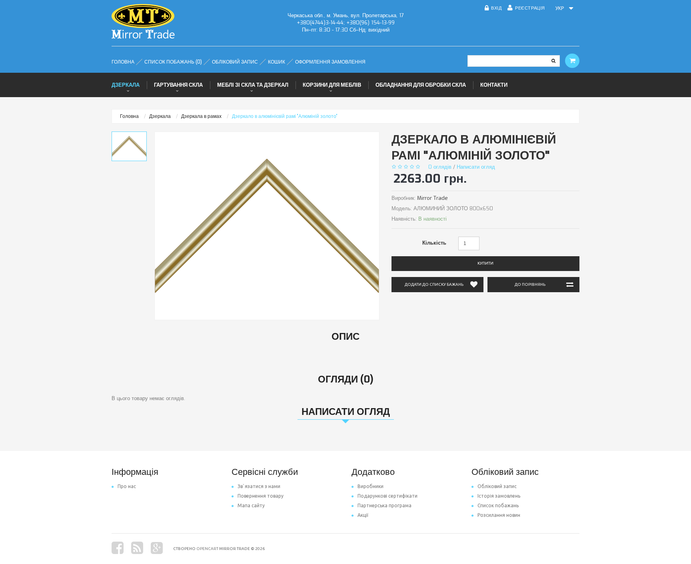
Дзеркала (126, 85)
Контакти (493, 85)
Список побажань (498, 505)
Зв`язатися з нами (259, 486)
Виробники (370, 486)
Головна (129, 116)
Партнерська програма (384, 505)
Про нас (127, 486)
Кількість (434, 242)
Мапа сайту (251, 505)
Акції (362, 515)
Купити (485, 263)
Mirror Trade (432, 198)
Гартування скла (178, 85)
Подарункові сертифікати (387, 495)
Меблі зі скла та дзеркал (252, 85)
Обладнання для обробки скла (420, 85)
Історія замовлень (498, 495)
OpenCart (207, 548)
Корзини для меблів (332, 85)
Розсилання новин (498, 515)
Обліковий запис (497, 486)
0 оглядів (439, 166)
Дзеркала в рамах (201, 116)
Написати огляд (476, 166)
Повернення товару (261, 495)
